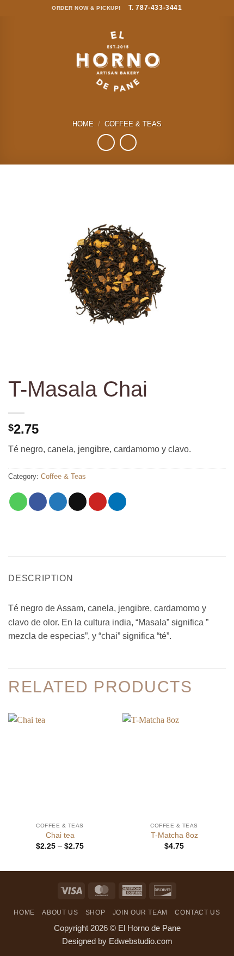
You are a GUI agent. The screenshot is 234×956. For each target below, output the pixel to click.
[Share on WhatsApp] (18, 501)
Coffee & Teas (133, 124)
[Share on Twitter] (58, 501)
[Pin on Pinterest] (98, 501)
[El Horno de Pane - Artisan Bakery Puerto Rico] (117, 61)
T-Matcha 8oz (174, 835)
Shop (95, 912)
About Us (60, 912)
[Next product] (105, 142)
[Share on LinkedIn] (117, 501)
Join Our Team (140, 912)
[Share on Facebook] (38, 501)
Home (83, 124)
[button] (13, 62)
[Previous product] (128, 142)
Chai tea (60, 835)
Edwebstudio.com (141, 941)
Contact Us (197, 912)
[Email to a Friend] (78, 501)
